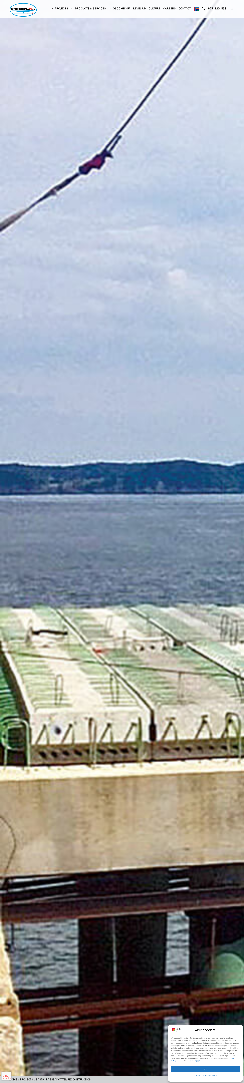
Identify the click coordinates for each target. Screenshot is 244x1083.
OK (205, 1068)
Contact (184, 8)
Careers (169, 8)
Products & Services (90, 8)
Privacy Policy (211, 1075)
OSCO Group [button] (121, 8)
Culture (154, 8)
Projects (61, 8)
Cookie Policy (198, 1075)
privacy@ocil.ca (196, 1061)
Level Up (139, 8)
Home (13, 1079)
